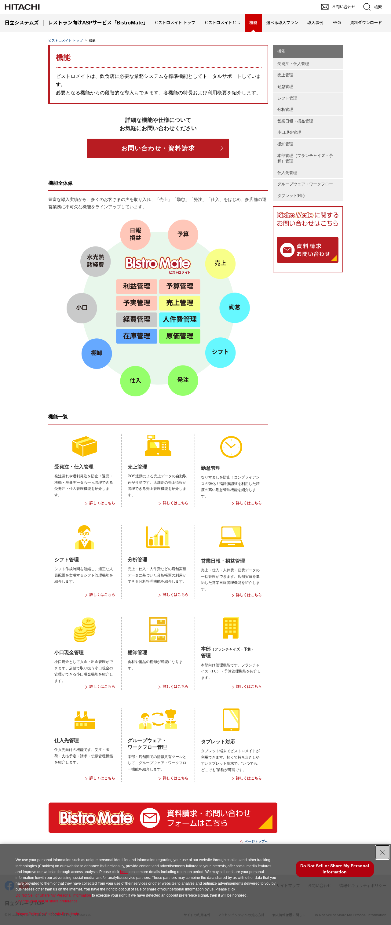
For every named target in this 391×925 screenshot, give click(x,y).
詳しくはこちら (102, 503)
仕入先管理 (287, 172)
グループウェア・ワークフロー (305, 184)
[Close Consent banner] (382, 852)
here (124, 872)
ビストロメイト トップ (174, 22)
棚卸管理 (285, 144)
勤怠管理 (285, 86)
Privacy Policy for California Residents (47, 914)
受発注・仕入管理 (293, 63)
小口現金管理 (289, 132)
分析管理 (285, 109)
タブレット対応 (291, 195)
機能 (281, 51)
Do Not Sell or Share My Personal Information (53, 895)
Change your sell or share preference (47, 901)
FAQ (336, 22)
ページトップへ (256, 841)
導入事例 (315, 22)
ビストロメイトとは (222, 22)
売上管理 (285, 75)
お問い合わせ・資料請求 (158, 148)
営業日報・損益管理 (295, 121)
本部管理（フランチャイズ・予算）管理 (305, 158)
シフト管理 (287, 98)
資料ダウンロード (366, 22)
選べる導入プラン (282, 22)
